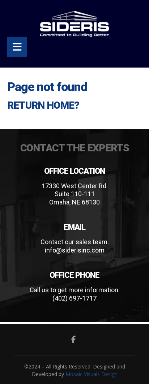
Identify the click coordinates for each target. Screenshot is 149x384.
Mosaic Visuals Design (91, 374)
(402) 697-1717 (74, 298)
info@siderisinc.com (75, 250)
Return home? (43, 105)
